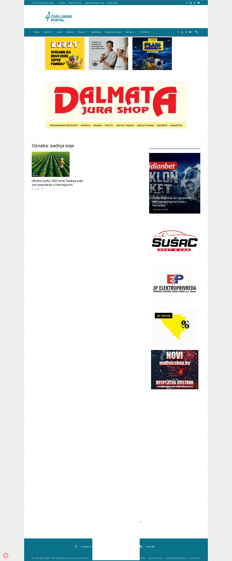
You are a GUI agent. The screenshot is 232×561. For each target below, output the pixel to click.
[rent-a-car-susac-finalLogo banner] (174, 259)
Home (37, 32)
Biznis (35, 175)
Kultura (69, 32)
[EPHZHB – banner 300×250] (174, 302)
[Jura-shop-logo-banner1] (116, 128)
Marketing (96, 32)
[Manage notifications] (5, 555)
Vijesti (47, 32)
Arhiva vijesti (112, 3)
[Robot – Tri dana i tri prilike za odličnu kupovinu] (174, 183)
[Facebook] (186, 3)
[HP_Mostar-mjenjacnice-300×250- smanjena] (174, 344)
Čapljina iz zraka (113, 32)
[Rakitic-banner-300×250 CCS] (108, 69)
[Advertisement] (174, 447)
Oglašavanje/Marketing (94, 3)
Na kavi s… (130, 32)
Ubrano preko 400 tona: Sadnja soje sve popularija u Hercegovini (57, 183)
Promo (81, 32)
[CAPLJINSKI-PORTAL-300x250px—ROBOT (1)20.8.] (64, 69)
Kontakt (62, 3)
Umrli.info (144, 32)
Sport (59, 32)
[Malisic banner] (174, 388)
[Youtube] (198, 3)
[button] (196, 32)
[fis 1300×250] (152, 53)
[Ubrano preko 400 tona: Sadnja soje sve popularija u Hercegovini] (57, 164)
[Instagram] (190, 3)
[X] (194, 3)
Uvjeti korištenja (75, 3)
